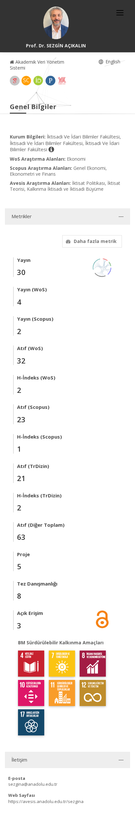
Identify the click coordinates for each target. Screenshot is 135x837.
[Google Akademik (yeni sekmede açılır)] (15, 81)
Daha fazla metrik (95, 241)
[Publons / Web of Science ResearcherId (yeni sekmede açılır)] (50, 81)
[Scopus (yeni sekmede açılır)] (26, 81)
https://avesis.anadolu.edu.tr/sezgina (46, 801)
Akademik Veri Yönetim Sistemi (37, 65)
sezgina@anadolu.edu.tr (32, 784)
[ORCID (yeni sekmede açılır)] (38, 81)
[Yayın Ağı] (102, 267)
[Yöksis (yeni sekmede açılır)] (62, 81)
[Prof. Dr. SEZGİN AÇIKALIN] (56, 23)
